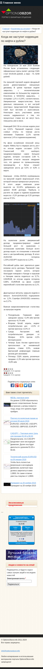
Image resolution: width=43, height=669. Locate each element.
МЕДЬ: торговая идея (19, 398)
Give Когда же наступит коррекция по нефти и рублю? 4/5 (10, 369)
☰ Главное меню (10, 2)
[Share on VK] (30, 385)
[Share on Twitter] (25, 385)
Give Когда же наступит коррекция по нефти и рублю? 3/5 (8, 369)
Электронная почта (16, 578)
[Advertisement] (21, 610)
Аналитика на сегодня (20, 29)
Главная (6, 29)
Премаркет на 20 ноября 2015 (23, 483)
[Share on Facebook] (12, 385)
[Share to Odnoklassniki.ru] (21, 385)
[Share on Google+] (17, 385)
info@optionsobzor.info (10, 651)
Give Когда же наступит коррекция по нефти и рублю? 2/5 (6, 369)
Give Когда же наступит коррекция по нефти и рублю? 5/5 (12, 369)
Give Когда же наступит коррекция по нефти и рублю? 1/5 (5, 369)
